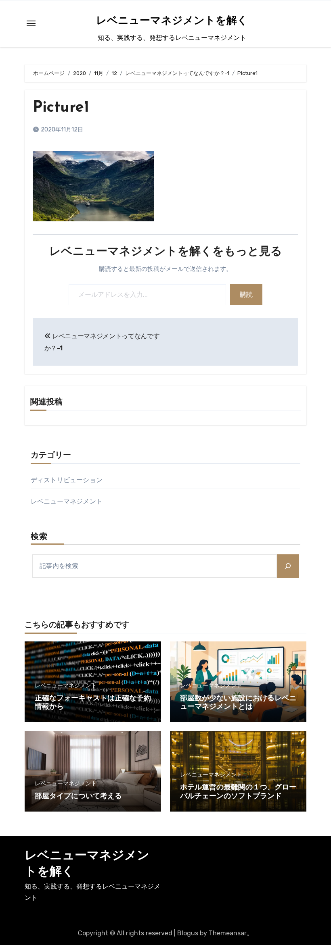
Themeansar (228, 933)
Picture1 (61, 108)
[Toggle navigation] (31, 23)
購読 (246, 294)
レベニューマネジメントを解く (172, 21)
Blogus (187, 933)
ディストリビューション (67, 480)
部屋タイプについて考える (78, 796)
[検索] (288, 566)
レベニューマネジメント (67, 501)
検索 (39, 537)
